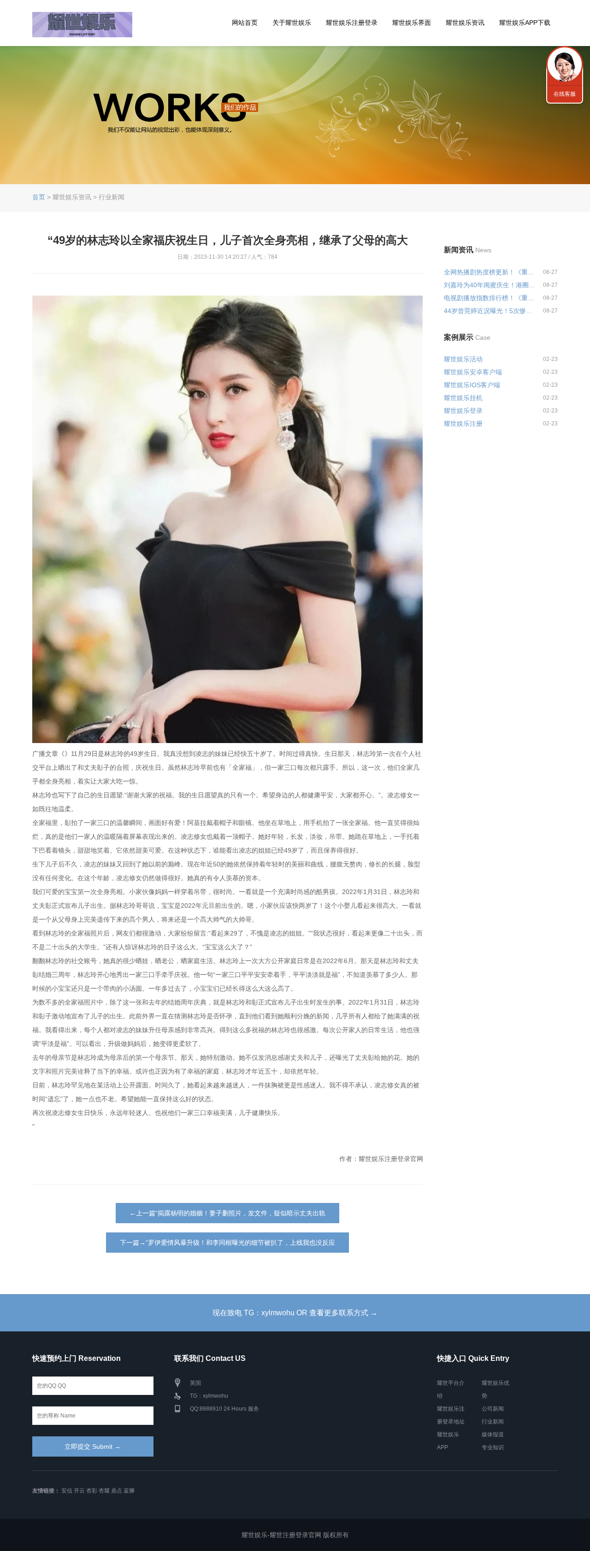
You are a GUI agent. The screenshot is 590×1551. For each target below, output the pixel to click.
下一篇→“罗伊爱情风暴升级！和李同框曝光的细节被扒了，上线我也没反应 (227, 1242)
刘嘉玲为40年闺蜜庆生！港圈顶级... (489, 285)
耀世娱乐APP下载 (524, 22)
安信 (66, 1490)
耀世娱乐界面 (411, 22)
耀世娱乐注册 (463, 423)
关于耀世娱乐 (291, 22)
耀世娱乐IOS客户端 (472, 385)
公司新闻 (493, 1409)
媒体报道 (493, 1434)
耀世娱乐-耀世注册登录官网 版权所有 (295, 1535)
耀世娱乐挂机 (463, 397)
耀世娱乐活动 (463, 359)
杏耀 (104, 1490)
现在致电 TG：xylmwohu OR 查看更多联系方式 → (295, 1313)
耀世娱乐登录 (463, 410)
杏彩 (91, 1490)
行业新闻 (493, 1421)
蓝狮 (129, 1490)
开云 (79, 1490)
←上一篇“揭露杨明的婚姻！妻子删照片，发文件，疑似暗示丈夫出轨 (227, 1213)
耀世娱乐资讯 (465, 22)
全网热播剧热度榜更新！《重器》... (489, 272)
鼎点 (116, 1490)
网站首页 (245, 22)
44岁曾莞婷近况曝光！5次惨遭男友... (489, 310)
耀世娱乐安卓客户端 (473, 372)
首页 (38, 197)
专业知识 (493, 1447)
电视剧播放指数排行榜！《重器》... (489, 298)
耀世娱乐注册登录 (352, 22)
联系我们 (564, 64)
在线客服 (565, 94)
